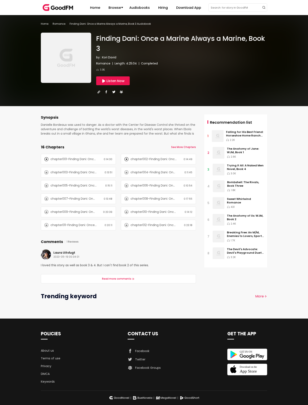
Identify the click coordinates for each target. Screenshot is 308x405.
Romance (59, 24)
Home (95, 7)
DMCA (45, 374)
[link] (44, 24)
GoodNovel (121, 398)
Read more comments (116, 278)
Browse (115, 7)
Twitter (140, 359)
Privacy (46, 366)
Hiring (163, 7)
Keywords (48, 381)
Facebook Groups (148, 368)
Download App (188, 7)
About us (47, 350)
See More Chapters (183, 147)
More (259, 296)
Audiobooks (139, 7)
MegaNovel (168, 398)
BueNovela (144, 398)
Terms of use (50, 358)
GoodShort (191, 398)
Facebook (142, 351)
